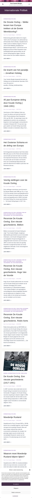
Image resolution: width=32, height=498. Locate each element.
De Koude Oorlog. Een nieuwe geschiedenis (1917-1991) (14, 379)
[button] (30, 470)
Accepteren (16, 484)
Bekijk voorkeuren (16, 492)
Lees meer (7, 58)
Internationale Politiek (10, 18)
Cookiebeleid (15, 495)
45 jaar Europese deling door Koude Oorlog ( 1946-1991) (15, 103)
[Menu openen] (29, 4)
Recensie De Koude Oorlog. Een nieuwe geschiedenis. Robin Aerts (16, 317)
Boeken (5, 373)
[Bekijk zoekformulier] (2, 4)
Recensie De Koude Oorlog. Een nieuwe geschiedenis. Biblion (13, 221)
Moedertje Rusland (12, 417)
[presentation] (16, 361)
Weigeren (16, 488)
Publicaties (19, 308)
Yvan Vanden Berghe (10, 35)
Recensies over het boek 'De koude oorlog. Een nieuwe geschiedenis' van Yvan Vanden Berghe (15, 214)
